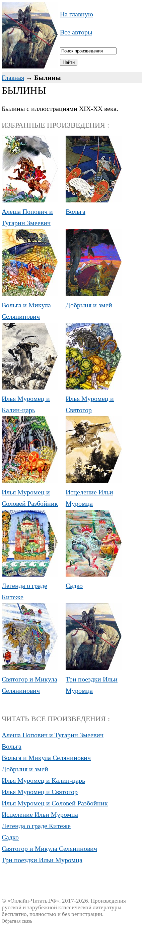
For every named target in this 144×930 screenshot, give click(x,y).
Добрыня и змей (25, 769)
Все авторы (76, 32)
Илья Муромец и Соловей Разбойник (30, 497)
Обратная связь (17, 921)
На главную (76, 14)
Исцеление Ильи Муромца (89, 497)
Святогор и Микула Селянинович (29, 684)
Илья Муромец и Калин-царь (26, 404)
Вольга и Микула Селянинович (26, 310)
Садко (10, 837)
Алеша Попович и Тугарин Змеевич (27, 217)
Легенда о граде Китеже (24, 591)
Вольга (11, 746)
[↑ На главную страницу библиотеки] (30, 66)
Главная (13, 77)
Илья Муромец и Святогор (90, 404)
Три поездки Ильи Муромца (92, 684)
